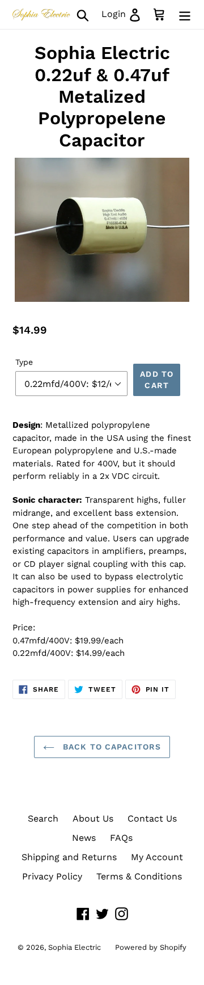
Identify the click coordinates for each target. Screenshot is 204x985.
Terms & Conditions (139, 876)
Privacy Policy (52, 876)
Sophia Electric (74, 947)
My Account (157, 857)
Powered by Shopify (150, 947)
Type (24, 362)
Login (124, 13)
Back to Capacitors (110, 746)
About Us (93, 818)
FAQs (121, 837)
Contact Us (152, 818)
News (84, 837)
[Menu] (184, 14)
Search (43, 818)
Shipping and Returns (69, 857)
